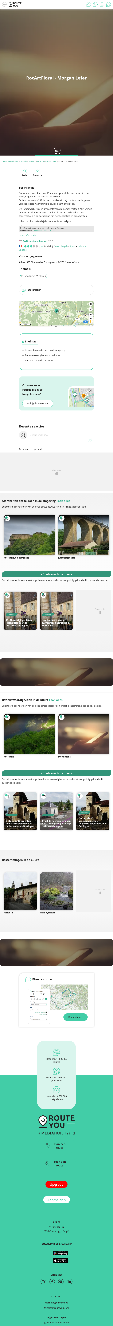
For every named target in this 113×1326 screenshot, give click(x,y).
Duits (56, 246)
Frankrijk (24, 161)
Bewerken (38, 175)
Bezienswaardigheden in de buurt (42, 355)
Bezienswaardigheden (11, 161)
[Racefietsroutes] (83, 535)
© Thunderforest (66, 326)
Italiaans (81, 246)
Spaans (23, 249)
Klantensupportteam (57, 1322)
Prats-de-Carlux (51, 161)
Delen (25, 175)
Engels (64, 246)
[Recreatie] (29, 734)
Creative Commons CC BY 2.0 (44, 230)
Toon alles (63, 501)
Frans (73, 246)
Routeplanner (75, 1017)
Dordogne (32, 161)
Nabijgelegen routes (37, 403)
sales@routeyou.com (57, 1307)
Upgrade (56, 1184)
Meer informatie (27, 235)
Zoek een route (60, 1163)
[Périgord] (20, 891)
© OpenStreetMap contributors (83, 326)
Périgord (40, 161)
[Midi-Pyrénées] (56, 891)
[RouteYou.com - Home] (15, 4)
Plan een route (60, 1146)
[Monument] (83, 734)
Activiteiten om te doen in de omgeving (45, 350)
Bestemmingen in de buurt (39, 360)
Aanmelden (56, 1200)
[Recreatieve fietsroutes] (29, 535)
